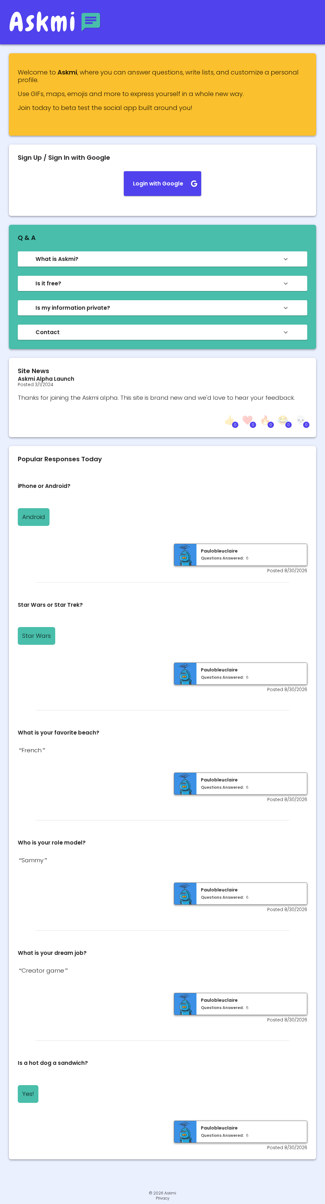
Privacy (162, 1198)
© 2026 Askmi (162, 1193)
